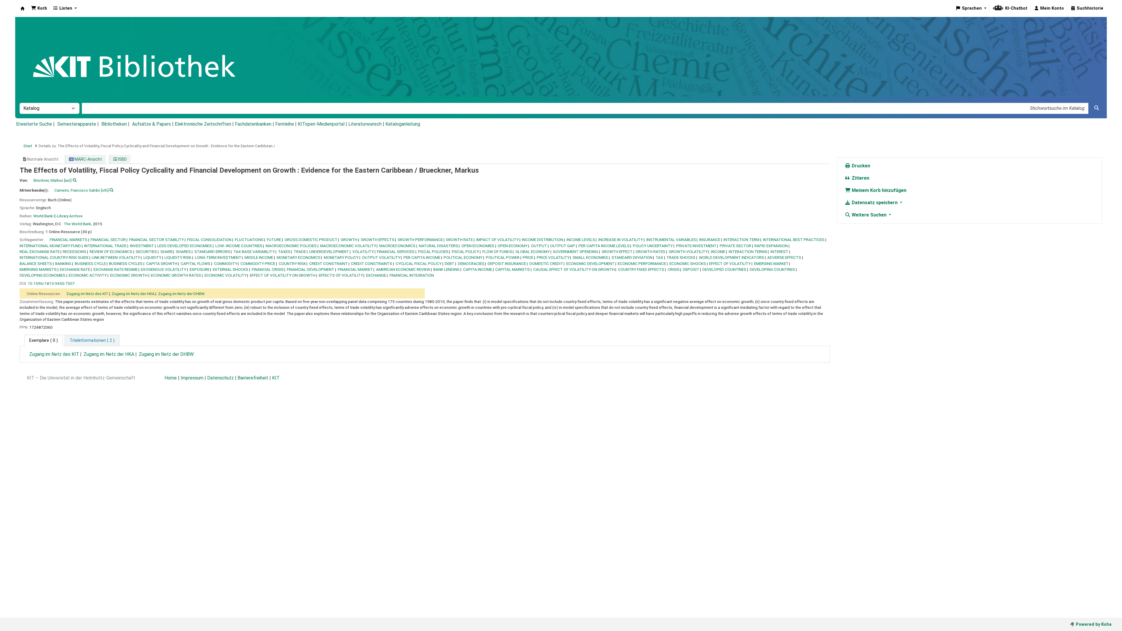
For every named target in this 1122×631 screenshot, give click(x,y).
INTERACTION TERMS (748, 251)
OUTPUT (539, 245)
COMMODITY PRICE (257, 263)
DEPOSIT (691, 269)
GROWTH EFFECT (617, 251)
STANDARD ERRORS (212, 251)
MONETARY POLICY (341, 257)
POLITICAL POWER (503, 257)
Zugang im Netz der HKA (133, 293)
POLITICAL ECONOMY (463, 257)
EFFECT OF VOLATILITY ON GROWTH (282, 275)
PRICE (528, 257)
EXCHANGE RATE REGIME (116, 269)
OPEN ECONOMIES (477, 245)
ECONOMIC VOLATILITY (226, 275)
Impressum (192, 378)
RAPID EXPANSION (771, 245)
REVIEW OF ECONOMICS (111, 251)
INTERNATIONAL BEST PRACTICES (794, 239)
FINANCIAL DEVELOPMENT (310, 269)
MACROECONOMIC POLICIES (291, 245)
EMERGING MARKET (771, 263)
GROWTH (349, 239)
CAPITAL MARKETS (512, 269)
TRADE (300, 251)
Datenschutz (220, 378)
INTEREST (779, 251)
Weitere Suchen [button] (869, 215)
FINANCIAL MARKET (355, 269)
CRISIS (674, 269)
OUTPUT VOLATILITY (381, 257)
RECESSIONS (74, 251)
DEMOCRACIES (471, 263)
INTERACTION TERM (741, 239)
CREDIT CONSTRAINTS (371, 263)
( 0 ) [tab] (43, 340)
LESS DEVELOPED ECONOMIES (184, 245)
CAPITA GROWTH (161, 263)
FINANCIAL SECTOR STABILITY (156, 239)
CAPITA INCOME (477, 269)
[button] (39, 8)
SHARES (183, 251)
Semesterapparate (76, 124)
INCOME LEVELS (581, 239)
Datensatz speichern (875, 202)
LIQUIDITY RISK (178, 257)
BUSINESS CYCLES (126, 263)
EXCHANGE (376, 275)
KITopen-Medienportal (321, 124)
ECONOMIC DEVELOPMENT (590, 263)
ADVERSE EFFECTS (784, 257)
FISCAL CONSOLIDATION (209, 239)
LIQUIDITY (152, 257)
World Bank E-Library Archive (58, 216)
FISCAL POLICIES (433, 251)
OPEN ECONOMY (512, 245)
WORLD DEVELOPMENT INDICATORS (731, 257)
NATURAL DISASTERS (438, 245)
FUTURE (274, 239)
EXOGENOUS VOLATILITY (163, 269)
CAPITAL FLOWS (195, 263)
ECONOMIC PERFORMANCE (642, 263)
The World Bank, (78, 223)
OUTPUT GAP (562, 245)
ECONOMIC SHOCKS (687, 263)
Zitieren (860, 178)
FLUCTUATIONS (249, 239)
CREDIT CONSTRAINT (328, 263)
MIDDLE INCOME (259, 257)
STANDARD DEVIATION (632, 257)
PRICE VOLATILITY (553, 257)
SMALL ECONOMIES (590, 257)
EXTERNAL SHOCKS (230, 269)
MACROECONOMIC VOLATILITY (348, 245)
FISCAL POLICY (465, 251)
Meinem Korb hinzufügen (878, 190)
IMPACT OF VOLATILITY (497, 239)
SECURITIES (146, 251)
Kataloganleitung (402, 124)
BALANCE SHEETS (36, 263)
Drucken (860, 166)
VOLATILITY (363, 251)
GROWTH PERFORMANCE (420, 239)
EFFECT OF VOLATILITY (730, 263)
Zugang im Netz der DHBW (181, 293)
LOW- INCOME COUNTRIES (238, 245)
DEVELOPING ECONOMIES (42, 275)
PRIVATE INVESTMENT (696, 245)
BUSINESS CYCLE (90, 263)
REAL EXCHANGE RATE (40, 251)
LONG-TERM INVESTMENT (218, 257)
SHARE (166, 251)
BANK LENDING (446, 269)
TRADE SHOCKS (680, 257)
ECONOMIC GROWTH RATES (176, 275)
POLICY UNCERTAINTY (653, 245)
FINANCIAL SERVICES (396, 251)
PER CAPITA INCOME (422, 257)
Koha (22, 8)
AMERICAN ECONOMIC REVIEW (403, 269)
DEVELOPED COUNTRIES (724, 269)
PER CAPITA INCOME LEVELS (604, 245)
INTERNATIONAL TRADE (105, 245)
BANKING (63, 263)
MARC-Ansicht (88, 159)
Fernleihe (284, 124)
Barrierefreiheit (253, 378)
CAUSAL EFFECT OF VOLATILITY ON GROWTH (574, 269)
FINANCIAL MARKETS (68, 239)
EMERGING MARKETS (38, 269)
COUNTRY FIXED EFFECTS (641, 269)
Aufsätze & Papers (151, 124)
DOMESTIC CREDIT (546, 263)
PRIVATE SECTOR (735, 245)
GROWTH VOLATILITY (688, 251)
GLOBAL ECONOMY (532, 251)
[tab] (92, 340)
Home (171, 378)
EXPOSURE (199, 269)
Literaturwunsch (365, 124)
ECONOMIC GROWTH (129, 275)
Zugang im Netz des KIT (87, 293)
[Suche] (1096, 108)
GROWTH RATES (650, 251)
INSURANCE (709, 239)
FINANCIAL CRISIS (268, 269)
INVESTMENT (142, 245)
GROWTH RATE (459, 239)
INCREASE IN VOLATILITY (620, 239)
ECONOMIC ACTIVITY (88, 275)
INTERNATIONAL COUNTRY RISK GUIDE (54, 257)
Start (27, 145)
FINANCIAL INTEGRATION (411, 275)
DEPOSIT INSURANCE (507, 263)
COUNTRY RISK (292, 263)
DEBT (449, 263)
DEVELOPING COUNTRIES (772, 269)
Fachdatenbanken (253, 124)
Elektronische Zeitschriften (203, 124)
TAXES (284, 251)
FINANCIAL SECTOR (108, 239)
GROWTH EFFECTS (377, 239)
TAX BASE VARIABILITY (254, 251)
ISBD (122, 159)
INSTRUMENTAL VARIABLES (671, 239)
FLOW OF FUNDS (497, 251)
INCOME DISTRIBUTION (542, 239)
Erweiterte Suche (34, 124)
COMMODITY (225, 263)
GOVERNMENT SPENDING (575, 251)
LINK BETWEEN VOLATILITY (116, 257)
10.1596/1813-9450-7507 (51, 283)
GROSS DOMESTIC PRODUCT (311, 239)
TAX (659, 257)
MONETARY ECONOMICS (299, 257)
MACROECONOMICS (397, 245)
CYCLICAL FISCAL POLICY (418, 263)
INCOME (718, 251)
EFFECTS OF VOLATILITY (341, 275)
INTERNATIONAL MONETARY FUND (50, 245)
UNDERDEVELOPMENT (329, 251)
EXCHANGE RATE (75, 269)
